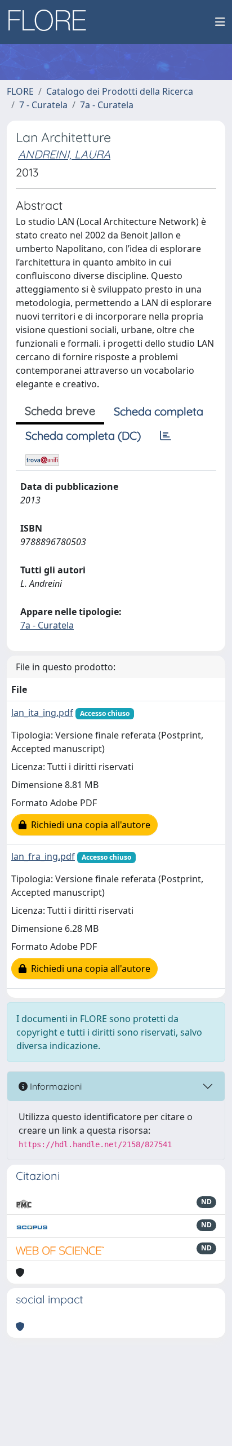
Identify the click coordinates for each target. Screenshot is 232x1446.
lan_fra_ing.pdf (43, 856)
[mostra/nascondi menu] (220, 22)
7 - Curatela (43, 105)
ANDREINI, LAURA (64, 154)
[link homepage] (51, 22)
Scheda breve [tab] (60, 411)
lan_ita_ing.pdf (42, 712)
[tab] (165, 436)
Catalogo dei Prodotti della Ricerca (119, 91)
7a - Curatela (106, 105)
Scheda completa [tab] (158, 411)
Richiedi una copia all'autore (88, 825)
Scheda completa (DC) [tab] (83, 435)
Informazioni (55, 1086)
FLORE (20, 91)
